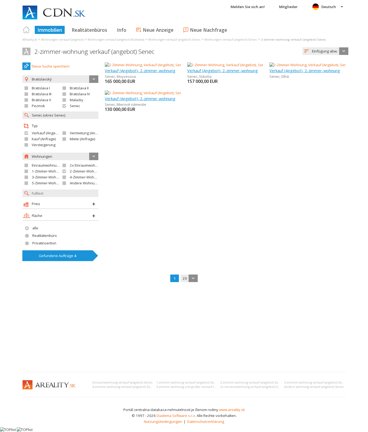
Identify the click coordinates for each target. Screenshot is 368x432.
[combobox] (325, 51)
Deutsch (328, 6)
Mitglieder (288, 6)
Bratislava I (41, 88)
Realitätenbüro (44, 235)
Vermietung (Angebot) (88, 133)
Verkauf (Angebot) (47, 133)
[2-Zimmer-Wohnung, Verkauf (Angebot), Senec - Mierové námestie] (159, 92)
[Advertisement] (184, 327)
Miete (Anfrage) (82, 138)
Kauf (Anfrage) (44, 138)
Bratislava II (79, 88)
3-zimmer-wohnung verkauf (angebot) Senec (315, 382)
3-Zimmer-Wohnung (48, 177)
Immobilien (49, 30)
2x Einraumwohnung (87, 165)
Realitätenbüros (89, 30)
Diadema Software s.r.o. (176, 415)
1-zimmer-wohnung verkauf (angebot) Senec (187, 382)
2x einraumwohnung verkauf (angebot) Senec (252, 387)
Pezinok (38, 105)
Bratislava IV (80, 94)
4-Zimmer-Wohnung (86, 177)
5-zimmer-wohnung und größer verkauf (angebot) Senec (196, 387)
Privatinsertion (44, 243)
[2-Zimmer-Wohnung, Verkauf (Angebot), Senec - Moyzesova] (154, 64)
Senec (75, 105)
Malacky (76, 99)
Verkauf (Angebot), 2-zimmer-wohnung (140, 70)
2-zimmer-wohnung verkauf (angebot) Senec (94, 51)
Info (121, 30)
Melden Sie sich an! (248, 6)
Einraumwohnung (46, 165)
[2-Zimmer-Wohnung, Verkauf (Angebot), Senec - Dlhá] (312, 64)
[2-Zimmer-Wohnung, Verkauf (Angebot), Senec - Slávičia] (233, 64)
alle (35, 228)
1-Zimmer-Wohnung (48, 171)
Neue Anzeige (158, 30)
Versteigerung (43, 144)
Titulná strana (26, 30)
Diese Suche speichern (51, 66)
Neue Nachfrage (208, 30)
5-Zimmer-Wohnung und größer (58, 183)
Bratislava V (41, 99)
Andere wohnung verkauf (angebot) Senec (314, 387)
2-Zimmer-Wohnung (86, 171)
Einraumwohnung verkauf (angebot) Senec (122, 382)
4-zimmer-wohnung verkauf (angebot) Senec (123, 387)
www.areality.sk (232, 409)
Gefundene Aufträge (57, 255)
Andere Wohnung (84, 183)
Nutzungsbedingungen (163, 421)
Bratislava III (41, 94)
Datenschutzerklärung (205, 421)
